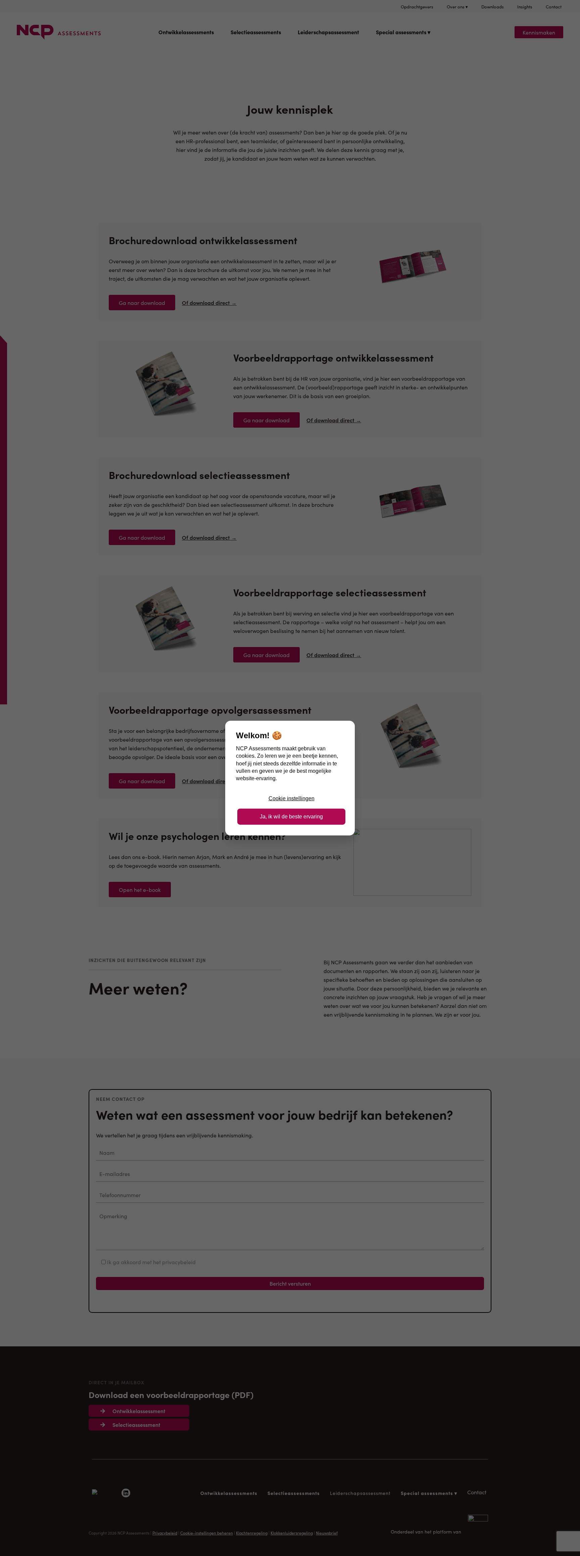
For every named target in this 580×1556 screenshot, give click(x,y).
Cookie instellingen (292, 798)
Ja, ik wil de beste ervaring (291, 816)
